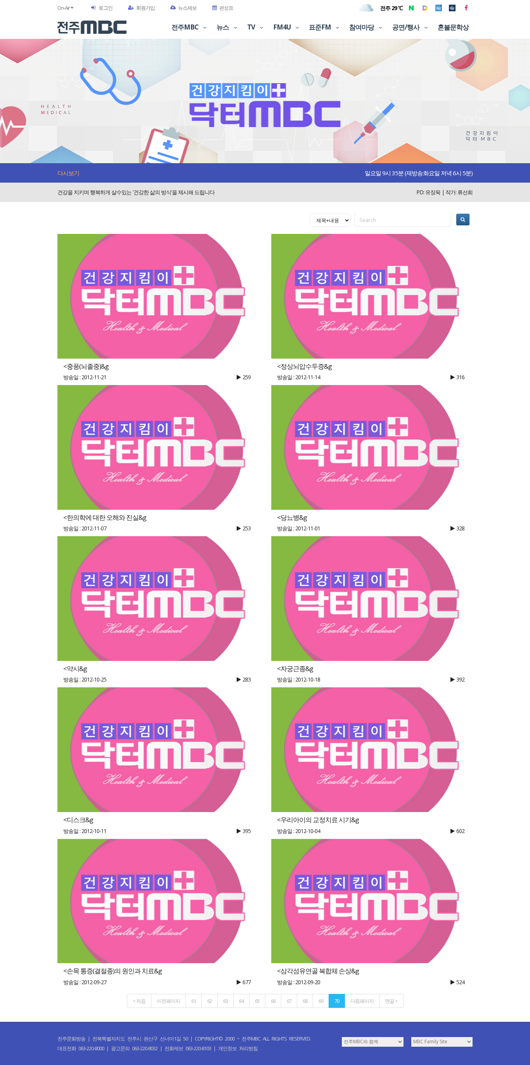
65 (257, 1000)
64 (241, 1000)
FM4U (282, 27)
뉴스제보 (187, 7)
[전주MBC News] (452, 8)
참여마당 (362, 27)
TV (251, 27)
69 (321, 1000)
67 (289, 1000)
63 (225, 1000)
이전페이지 (168, 1000)
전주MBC (185, 27)
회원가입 (145, 7)
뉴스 (223, 27)
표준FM (320, 27)
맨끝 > (391, 1000)
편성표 (226, 7)
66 (273, 1000)
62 (209, 1000)
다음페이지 (362, 1000)
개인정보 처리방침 (238, 1048)
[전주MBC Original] (438, 8)
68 (305, 1000)
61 (193, 1000)
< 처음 (139, 1000)
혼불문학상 (453, 27)
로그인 (106, 7)
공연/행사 (406, 27)
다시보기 (68, 173)
